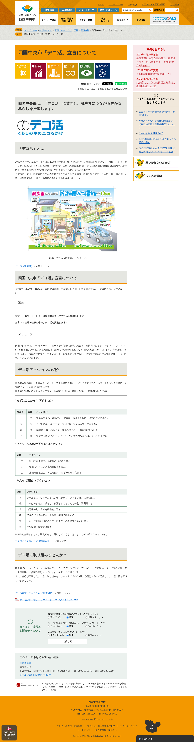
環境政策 (85, 30)
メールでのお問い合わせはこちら (37, 674)
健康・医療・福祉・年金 (67, 19)
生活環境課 (25, 663)
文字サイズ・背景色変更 (153, 4)
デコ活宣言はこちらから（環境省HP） (35, 593)
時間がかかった (95, 635)
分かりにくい (94, 626)
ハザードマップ (86, 10)
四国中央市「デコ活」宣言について (41, 34)
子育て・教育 (85, 20)
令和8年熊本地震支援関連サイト (154, 74)
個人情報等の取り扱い (106, 730)
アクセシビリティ (128, 726)
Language (132, 4)
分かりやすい (56, 626)
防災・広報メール (108, 10)
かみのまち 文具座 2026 (151, 133)
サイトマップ (83, 730)
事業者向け (122, 20)
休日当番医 (67, 10)
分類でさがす (45, 30)
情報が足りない (95, 617)
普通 (71, 617)
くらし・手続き (48, 20)
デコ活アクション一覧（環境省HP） (33, 540)
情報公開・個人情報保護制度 (101, 726)
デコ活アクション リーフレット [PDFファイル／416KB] (49, 599)
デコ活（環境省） (24, 266)
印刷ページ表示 (92, 84)
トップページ (30, 30)
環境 (76, 30)
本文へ (101, 4)
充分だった (55, 617)
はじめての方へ (116, 4)
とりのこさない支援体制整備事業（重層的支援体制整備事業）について (157, 124)
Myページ (174, 4)
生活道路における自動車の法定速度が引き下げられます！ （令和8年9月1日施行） (155, 62)
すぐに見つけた (57, 635)
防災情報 (49, 10)
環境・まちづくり (104, 19)
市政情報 (141, 20)
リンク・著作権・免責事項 (69, 726)
